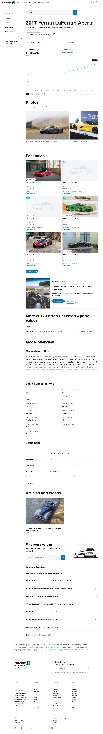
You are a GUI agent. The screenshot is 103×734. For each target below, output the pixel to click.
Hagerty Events (56, 711)
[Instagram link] (21, 668)
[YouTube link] (25, 668)
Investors (74, 699)
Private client (17, 707)
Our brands (74, 691)
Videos (35, 697)
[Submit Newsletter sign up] (86, 669)
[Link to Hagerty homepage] (22, 663)
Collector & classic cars (20, 695)
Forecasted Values (79, 646)
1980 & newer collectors (20, 693)
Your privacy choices (58, 728)
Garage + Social (37, 707)
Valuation (55, 687)
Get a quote (58, 301)
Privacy (73, 709)
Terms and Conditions (60, 674)
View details (30, 193)
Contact (74, 697)
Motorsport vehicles (19, 703)
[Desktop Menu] (99, 2)
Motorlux (55, 720)
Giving (73, 701)
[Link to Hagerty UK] (21, 728)
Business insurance (19, 709)
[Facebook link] (15, 668)
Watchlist (11, 7)
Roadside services (57, 703)
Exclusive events (57, 697)
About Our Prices (55, 644)
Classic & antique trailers (20, 699)
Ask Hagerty (56, 689)
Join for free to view (31, 45)
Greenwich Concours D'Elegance (60, 718)
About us (74, 687)
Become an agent (18, 720)
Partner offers (56, 693)
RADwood (55, 722)
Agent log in (17, 722)
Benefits (55, 691)
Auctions (36, 685)
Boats (15, 705)
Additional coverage (19, 714)
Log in (94, 2)
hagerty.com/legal (54, 647)
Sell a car (36, 689)
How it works (37, 691)
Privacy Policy (81, 672)
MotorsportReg (37, 711)
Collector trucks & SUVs (20, 697)
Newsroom (74, 695)
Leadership (74, 689)
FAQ (73, 707)
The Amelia (55, 713)
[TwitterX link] (18, 668)
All (34, 701)
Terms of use (84, 728)
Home (73, 685)
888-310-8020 (56, 705)
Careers (74, 693)
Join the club (56, 685)
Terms (73, 712)
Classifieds (36, 687)
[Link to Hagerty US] (15, 728)
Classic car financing (19, 712)
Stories (35, 699)
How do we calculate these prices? (86, 94)
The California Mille (57, 716)
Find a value (4, 7)
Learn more (70, 301)
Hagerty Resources (38, 709)
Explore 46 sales (32, 271)
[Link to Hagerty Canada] (18, 728)
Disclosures (73, 728)
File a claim (17, 687)
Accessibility (66, 728)
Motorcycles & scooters (20, 701)
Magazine (55, 695)
